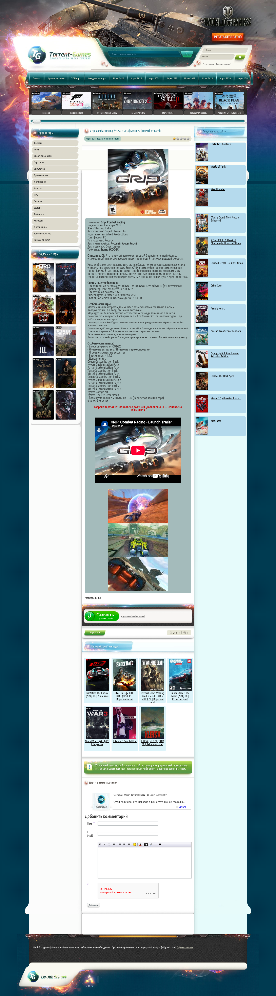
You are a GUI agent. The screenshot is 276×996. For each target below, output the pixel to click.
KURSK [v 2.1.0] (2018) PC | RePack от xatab (152, 743)
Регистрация (208, 64)
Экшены (38, 201)
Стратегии (39, 162)
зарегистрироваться (131, 768)
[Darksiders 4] (66, 324)
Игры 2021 (207, 78)
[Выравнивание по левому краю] (119, 844)
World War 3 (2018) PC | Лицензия (97, 743)
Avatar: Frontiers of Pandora (226, 331)
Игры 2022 (189, 78)
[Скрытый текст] (146, 844)
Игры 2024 (154, 78)
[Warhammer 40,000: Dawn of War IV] (43, 324)
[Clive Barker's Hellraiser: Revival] (66, 293)
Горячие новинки (55, 78)
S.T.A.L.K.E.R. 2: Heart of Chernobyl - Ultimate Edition (226, 242)
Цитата (182, 807)
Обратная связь (185, 947)
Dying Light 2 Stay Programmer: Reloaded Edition (225, 355)
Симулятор (39, 168)
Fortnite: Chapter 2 (221, 144)
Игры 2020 (225, 78)
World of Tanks (218, 166)
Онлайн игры (40, 227)
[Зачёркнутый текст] (114, 844)
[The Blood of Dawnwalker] (66, 388)
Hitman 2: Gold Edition (125, 741)
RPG (36, 194)
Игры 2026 (118, 78)
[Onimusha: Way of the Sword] (43, 420)
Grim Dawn (216, 285)
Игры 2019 (243, 78)
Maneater (216, 420)
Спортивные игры (43, 155)
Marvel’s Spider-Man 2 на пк (226, 398)
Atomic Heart (218, 308)
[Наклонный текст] (104, 844)
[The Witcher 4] (66, 420)
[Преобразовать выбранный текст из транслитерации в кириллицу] (155, 844)
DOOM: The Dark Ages (222, 376)
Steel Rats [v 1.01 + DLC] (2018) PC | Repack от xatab (125, 696)
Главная (37, 78)
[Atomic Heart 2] (66, 356)
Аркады (38, 143)
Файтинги (39, 214)
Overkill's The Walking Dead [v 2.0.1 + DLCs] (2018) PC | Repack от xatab (152, 697)
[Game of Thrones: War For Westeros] (43, 388)
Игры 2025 (136, 78)
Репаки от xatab (42, 239)
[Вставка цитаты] (150, 844)
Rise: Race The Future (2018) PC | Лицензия (97, 694)
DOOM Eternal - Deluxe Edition (227, 262)
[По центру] (124, 844)
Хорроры (38, 220)
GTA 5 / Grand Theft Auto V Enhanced (225, 219)
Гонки (36, 149)
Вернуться (95, 633)
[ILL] (43, 356)
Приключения (41, 175)
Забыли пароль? (223, 64)
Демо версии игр (42, 233)
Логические (40, 181)
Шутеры (38, 207)
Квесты (38, 188)
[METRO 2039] (43, 293)
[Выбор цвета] (140, 844)
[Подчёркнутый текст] (109, 844)
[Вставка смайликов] (134, 844)
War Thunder (218, 189)
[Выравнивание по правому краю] (129, 844)
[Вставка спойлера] (160, 844)
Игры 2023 (171, 78)
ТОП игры (76, 78)
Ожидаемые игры (97, 78)
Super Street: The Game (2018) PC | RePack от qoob (180, 696)
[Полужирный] (100, 844)
